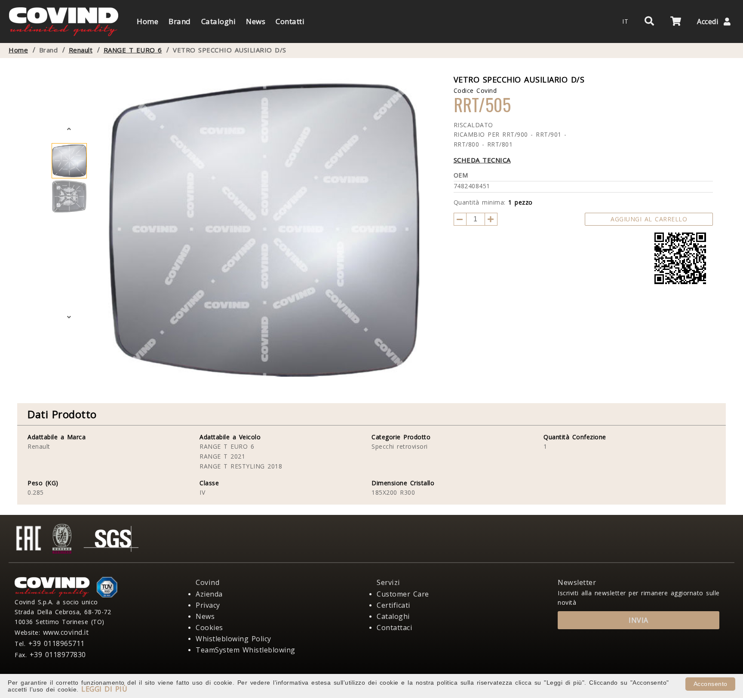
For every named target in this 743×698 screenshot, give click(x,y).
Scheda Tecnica (482, 160)
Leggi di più (104, 689)
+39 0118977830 (58, 654)
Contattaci (394, 627)
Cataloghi (393, 616)
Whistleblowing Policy (233, 638)
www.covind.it (66, 632)
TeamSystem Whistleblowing (245, 650)
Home (18, 50)
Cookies (209, 627)
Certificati (393, 605)
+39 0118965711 (56, 643)
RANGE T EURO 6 (133, 50)
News (205, 616)
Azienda (209, 594)
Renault (81, 50)
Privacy (208, 605)
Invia (638, 620)
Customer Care (403, 594)
